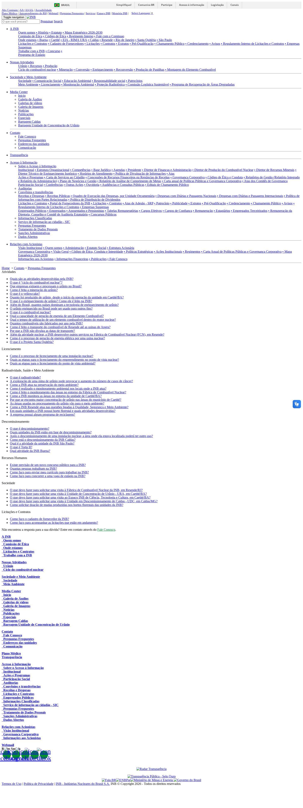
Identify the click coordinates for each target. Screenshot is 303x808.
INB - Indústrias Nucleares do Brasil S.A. (83, 784)
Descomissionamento (15, 421)
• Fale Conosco (117, 259)
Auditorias (25, 188)
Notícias (23, 110)
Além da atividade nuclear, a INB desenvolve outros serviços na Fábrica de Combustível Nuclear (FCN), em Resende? (87, 334)
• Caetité (54, 40)
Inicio (22, 95)
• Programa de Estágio (40, 53)
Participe (166, 5)
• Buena (42, 40)
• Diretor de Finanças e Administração (166, 170)
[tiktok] (44, 755)
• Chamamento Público (169, 43)
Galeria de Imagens (30, 107)
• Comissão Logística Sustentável (147, 84)
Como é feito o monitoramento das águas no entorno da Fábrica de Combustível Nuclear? (68, 392)
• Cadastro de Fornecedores (66, 43)
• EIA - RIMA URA (74, 40)
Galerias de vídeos (30, 103)
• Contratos (108, 43)
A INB (14, 29)
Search (58, 21)
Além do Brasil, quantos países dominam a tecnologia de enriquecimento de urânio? (64, 305)
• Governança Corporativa (187, 177)
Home (6, 268)
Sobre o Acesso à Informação (37, 166)
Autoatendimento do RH (33, 13)
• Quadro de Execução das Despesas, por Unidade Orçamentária (113, 196)
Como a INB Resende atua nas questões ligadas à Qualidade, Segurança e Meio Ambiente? (69, 407)
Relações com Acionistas (26, 244)
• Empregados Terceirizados (249, 210)
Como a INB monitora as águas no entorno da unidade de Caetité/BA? (56, 396)
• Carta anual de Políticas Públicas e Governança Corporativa (201, 181)
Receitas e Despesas (31, 196)
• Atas (170, 173)
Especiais (24, 118)
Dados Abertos (28, 236)
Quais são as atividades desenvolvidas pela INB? (41, 279)
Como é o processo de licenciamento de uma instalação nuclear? (51, 356)
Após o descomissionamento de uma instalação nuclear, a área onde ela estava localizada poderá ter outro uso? (81, 436)
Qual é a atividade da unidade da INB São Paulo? (42, 443)
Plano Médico (9, 13)
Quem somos (26, 32)
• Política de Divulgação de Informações (139, 173)
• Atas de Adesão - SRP (138, 203)
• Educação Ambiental (76, 81)
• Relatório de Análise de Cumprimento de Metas (129, 181)
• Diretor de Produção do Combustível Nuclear (222, 170)
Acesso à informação (191, 5)
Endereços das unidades (33, 144)
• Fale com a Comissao (109, 36)
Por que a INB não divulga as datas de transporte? (42, 331)
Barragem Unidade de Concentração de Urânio (48, 125)
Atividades (9, 272)
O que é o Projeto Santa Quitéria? (32, 342)
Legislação (217, 5)
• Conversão (82, 69)
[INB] (31, 17)
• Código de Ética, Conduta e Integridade (96, 251)
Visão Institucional (30, 248)
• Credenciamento (197, 43)
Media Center (19, 92)
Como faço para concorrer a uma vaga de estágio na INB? (47, 476)
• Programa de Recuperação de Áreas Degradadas (202, 84)
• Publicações (98, 259)
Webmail (53, 13)
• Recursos (35, 66)
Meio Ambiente (28, 84)
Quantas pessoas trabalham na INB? (33, 468)
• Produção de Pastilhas (149, 69)
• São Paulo (164, 40)
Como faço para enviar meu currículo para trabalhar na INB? (49, 472)
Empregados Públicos (32, 210)
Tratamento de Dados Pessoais (38, 229)
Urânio (22, 66)
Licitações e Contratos (32, 43)
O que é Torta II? (21, 447)
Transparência (19, 155)
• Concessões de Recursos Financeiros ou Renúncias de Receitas (128, 177)
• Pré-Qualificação (142, 43)
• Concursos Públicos (102, 214)
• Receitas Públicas (57, 196)
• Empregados (56, 210)
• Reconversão (123, 69)
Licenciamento (11, 349)
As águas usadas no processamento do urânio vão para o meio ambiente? (57, 403)
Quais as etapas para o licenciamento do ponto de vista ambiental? (52, 363)
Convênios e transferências (35, 192)
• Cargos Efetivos (150, 210)
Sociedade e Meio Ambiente (28, 77)
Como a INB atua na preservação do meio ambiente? (44, 385)
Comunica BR (146, 5)
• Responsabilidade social (108, 81)
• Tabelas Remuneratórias (121, 210)
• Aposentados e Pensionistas (85, 210)
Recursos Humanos (14, 458)
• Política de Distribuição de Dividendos (94, 199)
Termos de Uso (11, 784)
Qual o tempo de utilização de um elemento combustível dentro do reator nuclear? (63, 319)
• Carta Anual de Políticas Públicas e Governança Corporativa (241, 251)
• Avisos (214, 43)
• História (42, 32)
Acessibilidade (43, 10)
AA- (31, 10)
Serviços (90, 13)
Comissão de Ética (30, 36)
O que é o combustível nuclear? (30, 312)
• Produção (50, 66)
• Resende (106, 40)
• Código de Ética (54, 36)
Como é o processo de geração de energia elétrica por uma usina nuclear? (57, 338)
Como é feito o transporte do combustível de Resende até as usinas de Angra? (60, 327)
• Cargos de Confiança (177, 210)
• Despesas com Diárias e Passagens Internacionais (250, 196)
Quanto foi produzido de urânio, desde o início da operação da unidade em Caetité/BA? (67, 297)
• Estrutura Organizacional (52, 170)
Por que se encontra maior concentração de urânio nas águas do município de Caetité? (65, 399)
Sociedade (25, 81)
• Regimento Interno (80, 36)
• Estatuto (55, 32)
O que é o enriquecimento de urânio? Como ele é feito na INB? (51, 301)
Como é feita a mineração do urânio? (34, 290)
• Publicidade (179, 203)
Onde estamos (27, 40)
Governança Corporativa (34, 251)
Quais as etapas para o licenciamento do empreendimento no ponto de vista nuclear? (64, 359)
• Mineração (65, 69)
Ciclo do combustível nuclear (37, 69)
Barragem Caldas (29, 121)
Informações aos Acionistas (36, 259)
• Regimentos (191, 251)
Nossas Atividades (22, 62)
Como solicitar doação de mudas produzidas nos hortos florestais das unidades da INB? (66, 505)
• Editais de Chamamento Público (167, 184)
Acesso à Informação (23, 162)
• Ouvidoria (91, 184)
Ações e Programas (30, 177)
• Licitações (92, 43)
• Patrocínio (161, 203)
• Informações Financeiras (71, 259)
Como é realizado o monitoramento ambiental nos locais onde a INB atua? (58, 388)
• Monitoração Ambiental (77, 84)
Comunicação (27, 147)
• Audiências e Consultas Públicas (122, 184)
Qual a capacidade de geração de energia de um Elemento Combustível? (57, 316)
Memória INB (119, 13)
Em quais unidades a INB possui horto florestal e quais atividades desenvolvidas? (62, 411)
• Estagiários (222, 210)
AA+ (22, 10)
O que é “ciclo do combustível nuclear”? (36, 282)
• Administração (73, 248)
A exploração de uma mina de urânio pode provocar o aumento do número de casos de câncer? (71, 381)
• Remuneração (203, 210)
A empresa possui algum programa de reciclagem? (42, 414)
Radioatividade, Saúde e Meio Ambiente (28, 370)
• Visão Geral (60, 251)
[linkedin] (35, 755)
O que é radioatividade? (25, 377)
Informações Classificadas (35, 218)
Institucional (26, 170)
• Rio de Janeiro (124, 40)
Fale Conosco (27, 136)
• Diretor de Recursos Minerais (274, 170)
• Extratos (122, 43)
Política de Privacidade (38, 784)
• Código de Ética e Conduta (224, 177)
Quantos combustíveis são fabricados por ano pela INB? (46, 323)
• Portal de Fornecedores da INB (69, 203)
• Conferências (53, 184)
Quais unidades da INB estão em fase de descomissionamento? (51, 432)
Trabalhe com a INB (31, 51)
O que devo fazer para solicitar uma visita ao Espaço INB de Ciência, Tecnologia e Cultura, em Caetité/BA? (80, 497)
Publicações (26, 114)
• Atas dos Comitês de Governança (265, 181)
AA (27, 10)
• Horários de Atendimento (95, 173)
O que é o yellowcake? (25, 293)
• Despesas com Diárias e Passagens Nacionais (185, 196)
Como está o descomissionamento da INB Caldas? (42, 439)
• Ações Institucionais (168, 251)
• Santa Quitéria (145, 40)
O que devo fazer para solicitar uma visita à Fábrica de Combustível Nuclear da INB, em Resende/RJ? (76, 490)
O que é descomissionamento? (29, 428)
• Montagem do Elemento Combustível (190, 69)
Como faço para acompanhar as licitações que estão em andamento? (54, 522)
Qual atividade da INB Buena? (30, 451)
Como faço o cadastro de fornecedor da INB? (39, 519)
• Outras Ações (73, 184)
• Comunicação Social (46, 81)
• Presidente (133, 170)
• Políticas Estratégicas (138, 251)
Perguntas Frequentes (72, 13)
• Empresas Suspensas (94, 207)
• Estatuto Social (95, 248)
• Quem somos (52, 248)
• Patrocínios (134, 81)
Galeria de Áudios (30, 99)
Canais (234, 5)
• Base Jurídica (101, 170)
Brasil (65, 5)
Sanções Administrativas (34, 233)
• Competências (80, 170)
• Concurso (53, 51)
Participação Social (30, 184)
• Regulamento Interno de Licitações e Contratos (252, 43)
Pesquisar (47, 21)
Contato (15, 132)
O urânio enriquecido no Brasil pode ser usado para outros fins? (51, 308)
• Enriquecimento (101, 69)
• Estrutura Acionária (120, 248)
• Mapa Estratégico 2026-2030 (82, 32)
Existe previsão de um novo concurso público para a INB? (48, 465)
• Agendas (118, 170)
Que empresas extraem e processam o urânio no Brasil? (46, 286)
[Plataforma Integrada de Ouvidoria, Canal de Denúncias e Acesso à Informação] (109, 780)
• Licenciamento (49, 84)
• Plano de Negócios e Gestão (77, 181)
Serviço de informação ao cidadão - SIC (44, 222)
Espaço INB (103, 13)
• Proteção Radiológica (110, 84)
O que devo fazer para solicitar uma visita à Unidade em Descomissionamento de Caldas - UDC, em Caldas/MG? (83, 501)
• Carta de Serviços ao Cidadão (64, 177)
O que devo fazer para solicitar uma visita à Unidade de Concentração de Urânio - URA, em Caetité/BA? (78, 493)
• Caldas (93, 40)
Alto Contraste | (10, 10)
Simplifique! (123, 5)
